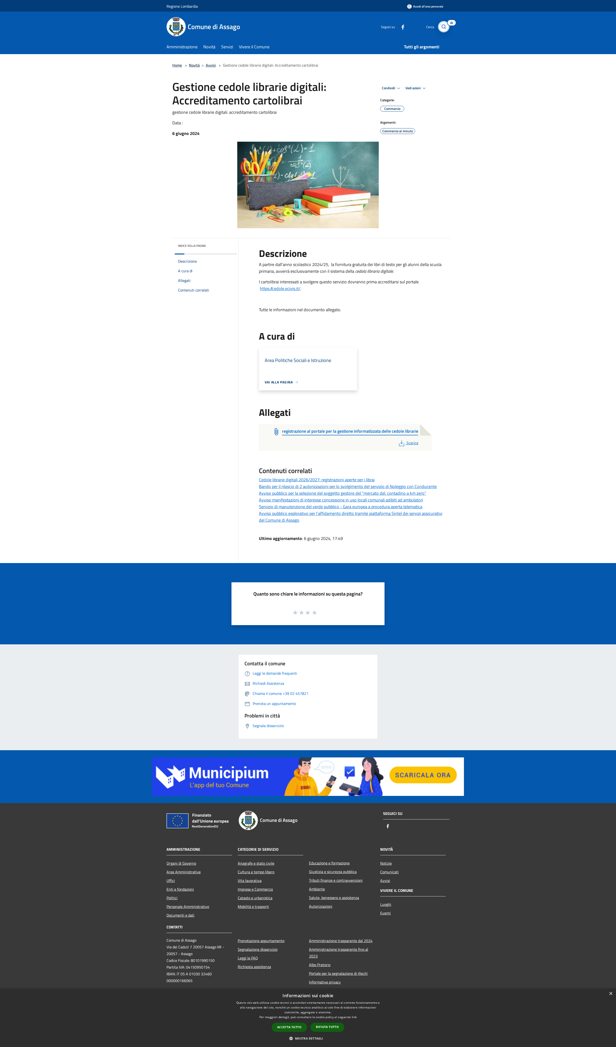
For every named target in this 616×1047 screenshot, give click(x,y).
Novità (194, 65)
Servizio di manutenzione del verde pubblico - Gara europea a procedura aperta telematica (340, 506)
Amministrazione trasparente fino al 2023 (338, 952)
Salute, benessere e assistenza (334, 898)
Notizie (386, 863)
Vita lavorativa (250, 880)
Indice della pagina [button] (192, 245)
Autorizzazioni (320, 906)
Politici (172, 898)
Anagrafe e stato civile (256, 863)
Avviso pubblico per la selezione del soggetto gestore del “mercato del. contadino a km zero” (342, 493)
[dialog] (308, 1018)
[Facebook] (401, 26)
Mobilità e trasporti (253, 906)
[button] (308, 1038)
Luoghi (385, 904)
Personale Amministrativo (188, 906)
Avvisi (211, 65)
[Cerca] (443, 26)
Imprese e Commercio (255, 889)
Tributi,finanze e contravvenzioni (336, 880)
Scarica (412, 443)
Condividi (389, 88)
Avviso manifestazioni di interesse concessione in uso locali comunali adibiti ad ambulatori (341, 500)
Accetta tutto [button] (289, 1027)
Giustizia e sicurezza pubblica (333, 872)
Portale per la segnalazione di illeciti (338, 973)
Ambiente (317, 889)
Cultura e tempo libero (256, 872)
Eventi (385, 913)
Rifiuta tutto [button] (327, 1027)
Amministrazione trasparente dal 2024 (340, 941)
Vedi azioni (413, 88)
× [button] (610, 994)
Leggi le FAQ (248, 958)
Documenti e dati (180, 915)
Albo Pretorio (319, 965)
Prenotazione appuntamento (261, 941)
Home (177, 65)
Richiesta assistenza (254, 967)
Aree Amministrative (184, 872)
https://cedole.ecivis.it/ (280, 288)
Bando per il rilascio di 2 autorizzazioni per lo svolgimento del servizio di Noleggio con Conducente (348, 486)
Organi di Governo (181, 863)
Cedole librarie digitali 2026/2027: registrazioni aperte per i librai (317, 479)
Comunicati (389, 872)
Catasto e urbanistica (255, 898)
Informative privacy (325, 982)
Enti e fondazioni (180, 889)
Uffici (171, 880)
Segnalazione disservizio (257, 949)
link (354, 1017)
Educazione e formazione (329, 863)
